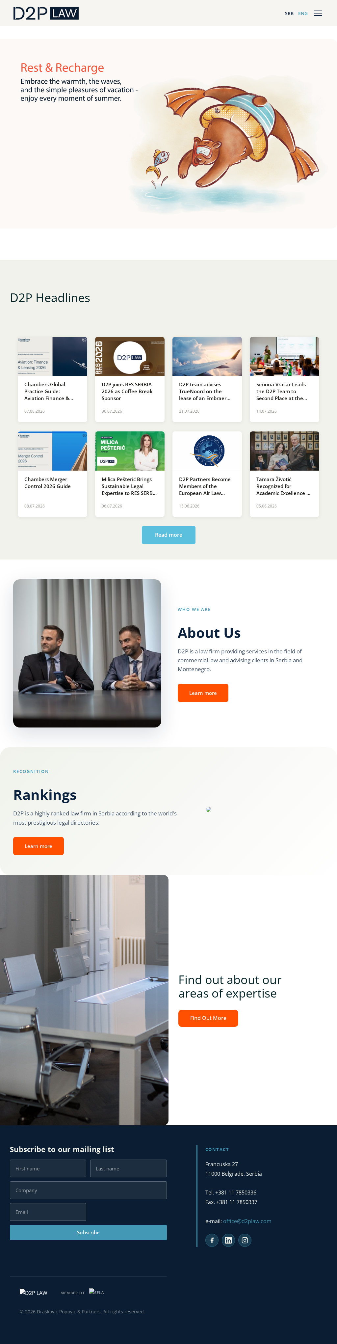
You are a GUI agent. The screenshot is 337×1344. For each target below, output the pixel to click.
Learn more (203, 693)
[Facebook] (212, 1240)
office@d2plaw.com (247, 1221)
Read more (168, 534)
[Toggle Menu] (318, 13)
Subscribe (88, 1232)
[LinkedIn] (228, 1240)
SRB (289, 13)
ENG (303, 13)
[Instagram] (244, 1240)
